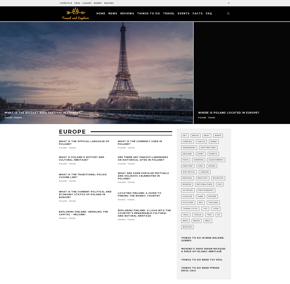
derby (214, 141)
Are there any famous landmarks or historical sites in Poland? (143, 158)
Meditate (203, 178)
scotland (188, 202)
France (122, 200)
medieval (187, 178)
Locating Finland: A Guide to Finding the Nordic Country (139, 194)
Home (101, 13)
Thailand (213, 202)
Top (205, 208)
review (212, 196)
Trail (186, 215)
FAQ (209, 13)
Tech (77, 3)
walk (185, 221)
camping (187, 141)
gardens (198, 160)
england (187, 154)
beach (195, 135)
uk (218, 215)
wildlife (187, 227)
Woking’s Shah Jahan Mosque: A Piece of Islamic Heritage (203, 250)
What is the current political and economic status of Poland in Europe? (85, 194)
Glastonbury (216, 160)
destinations (208, 147)
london (205, 172)
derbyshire (189, 147)
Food (185, 160)
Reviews (127, 13)
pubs (200, 196)
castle (201, 141)
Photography (206, 190)
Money (98, 3)
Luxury (87, 3)
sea (201, 202)
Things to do (148, 13)
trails (197, 215)
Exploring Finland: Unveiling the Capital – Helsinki (83, 213)
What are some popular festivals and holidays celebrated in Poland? (143, 176)
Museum (187, 184)
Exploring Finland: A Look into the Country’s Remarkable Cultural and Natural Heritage (144, 213)
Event (201, 154)
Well (207, 221)
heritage (188, 166)
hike (200, 166)
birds (218, 135)
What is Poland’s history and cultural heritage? (81, 158)
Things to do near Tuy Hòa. (202, 259)
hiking (211, 166)
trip (209, 215)
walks (196, 221)
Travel (169, 13)
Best (206, 135)
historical (189, 172)
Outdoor (188, 190)
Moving (109, 3)
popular (187, 196)
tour (216, 208)
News (113, 13)
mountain (218, 178)
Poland (63, 148)
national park (204, 184)
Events (184, 13)
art (185, 135)
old (220, 184)
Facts (198, 13)
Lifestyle (66, 3)
